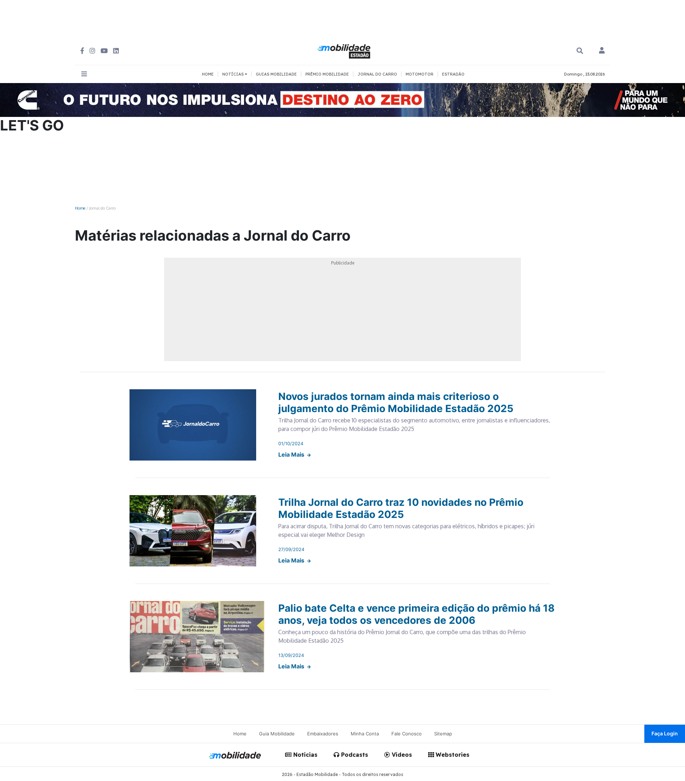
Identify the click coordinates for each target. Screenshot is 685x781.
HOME (208, 74)
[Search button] (580, 51)
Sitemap (443, 733)
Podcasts (353, 754)
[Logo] (345, 50)
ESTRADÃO (453, 74)
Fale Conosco (406, 733)
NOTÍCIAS (233, 74)
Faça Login (664, 733)
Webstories (452, 754)
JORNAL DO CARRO (377, 74)
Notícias (304, 754)
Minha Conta (365, 733)
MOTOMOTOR (419, 74)
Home (80, 208)
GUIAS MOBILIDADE (276, 74)
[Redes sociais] (82, 51)
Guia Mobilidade (277, 733)
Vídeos (401, 754)
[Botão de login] (602, 51)
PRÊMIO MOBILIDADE (327, 74)
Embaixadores (322, 733)
